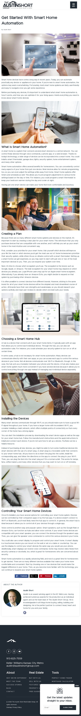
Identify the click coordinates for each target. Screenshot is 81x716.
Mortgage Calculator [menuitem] (62, 681)
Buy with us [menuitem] (35, 678)
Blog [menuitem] (8, 688)
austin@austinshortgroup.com (22, 666)
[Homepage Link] (18, 5)
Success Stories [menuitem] (14, 685)
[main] (40, 312)
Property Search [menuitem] (37, 688)
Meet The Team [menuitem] (13, 681)
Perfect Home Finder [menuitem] (62, 678)
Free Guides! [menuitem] (35, 691)
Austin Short (7, 29)
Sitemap (9, 707)
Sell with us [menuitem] (35, 681)
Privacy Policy (17, 707)
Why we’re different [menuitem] (16, 678)
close (77, 685)
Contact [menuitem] (10, 691)
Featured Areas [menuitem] (37, 685)
